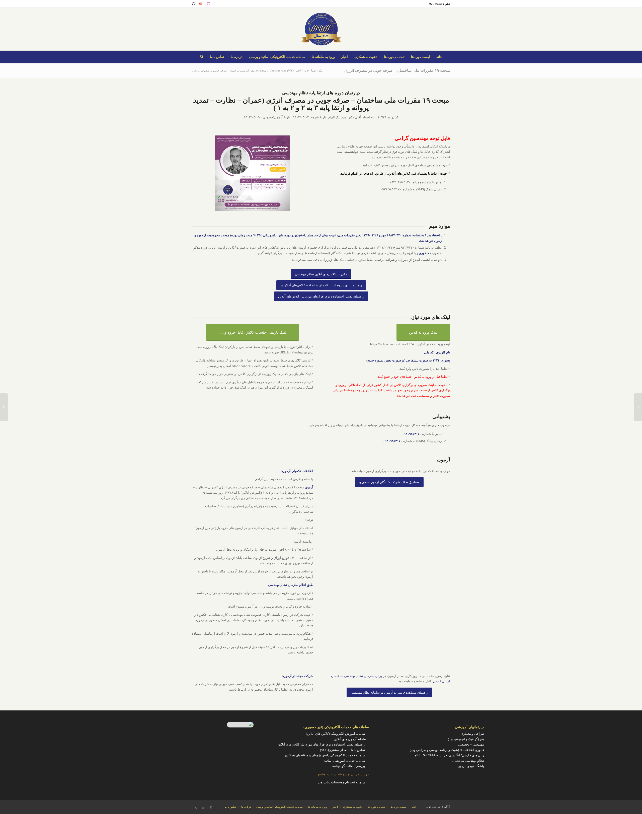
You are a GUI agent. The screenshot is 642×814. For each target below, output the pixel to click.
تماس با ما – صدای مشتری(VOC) (342, 750)
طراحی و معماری (472, 733)
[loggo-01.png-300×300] (321, 29)
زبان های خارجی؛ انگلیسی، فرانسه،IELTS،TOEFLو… (448, 755)
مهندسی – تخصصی (471, 744)
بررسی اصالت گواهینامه (348, 766)
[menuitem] (439, 57)
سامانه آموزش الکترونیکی (347, 733)
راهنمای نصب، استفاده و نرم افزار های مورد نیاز (332, 744)
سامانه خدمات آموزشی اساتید (344, 761)
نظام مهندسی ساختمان (468, 761)
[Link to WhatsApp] (193, 4)
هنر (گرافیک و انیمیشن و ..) (466, 739)
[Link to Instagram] (208, 4)
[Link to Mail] (201, 4)
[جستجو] (202, 57)
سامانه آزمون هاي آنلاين (351, 739)
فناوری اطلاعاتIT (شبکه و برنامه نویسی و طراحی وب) (447, 750)
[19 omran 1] (252, 173)
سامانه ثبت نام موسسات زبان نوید (341, 782)
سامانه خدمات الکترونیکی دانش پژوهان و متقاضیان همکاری (324, 755)
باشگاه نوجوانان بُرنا (470, 766)
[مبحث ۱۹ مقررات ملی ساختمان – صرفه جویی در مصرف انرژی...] (638, 407)
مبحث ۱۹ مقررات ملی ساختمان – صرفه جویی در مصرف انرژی (397, 70)
